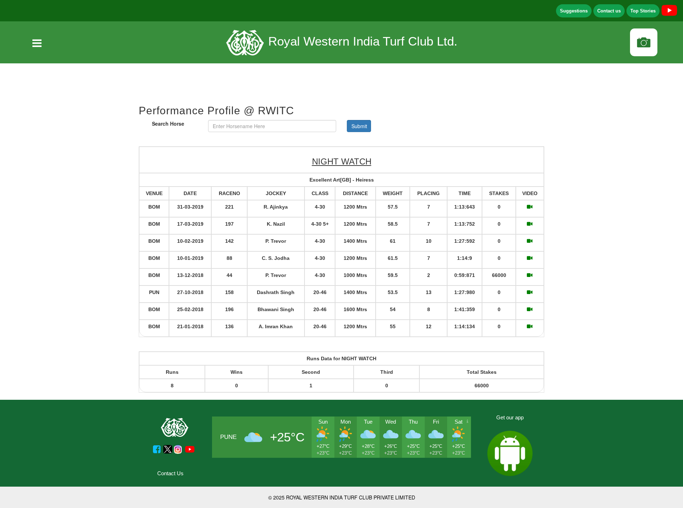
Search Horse (168, 123)
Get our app (510, 417)
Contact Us (170, 473)
